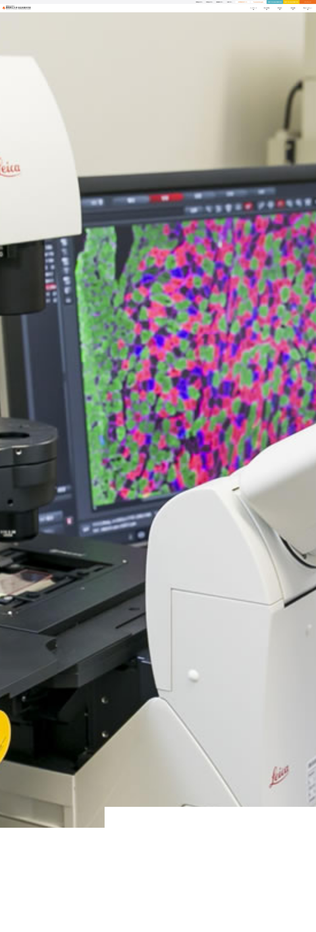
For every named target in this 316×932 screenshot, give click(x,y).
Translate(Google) (258, 2)
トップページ (253, 8)
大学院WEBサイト (242, 2)
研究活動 (293, 8)
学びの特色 (267, 8)
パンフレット (307, 2)
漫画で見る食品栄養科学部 (275, 2)
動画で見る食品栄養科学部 (291, 2)
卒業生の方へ (209, 2)
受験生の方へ (199, 2)
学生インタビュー (307, 8)
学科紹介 (279, 8)
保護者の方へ (219, 2)
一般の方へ (229, 2)
